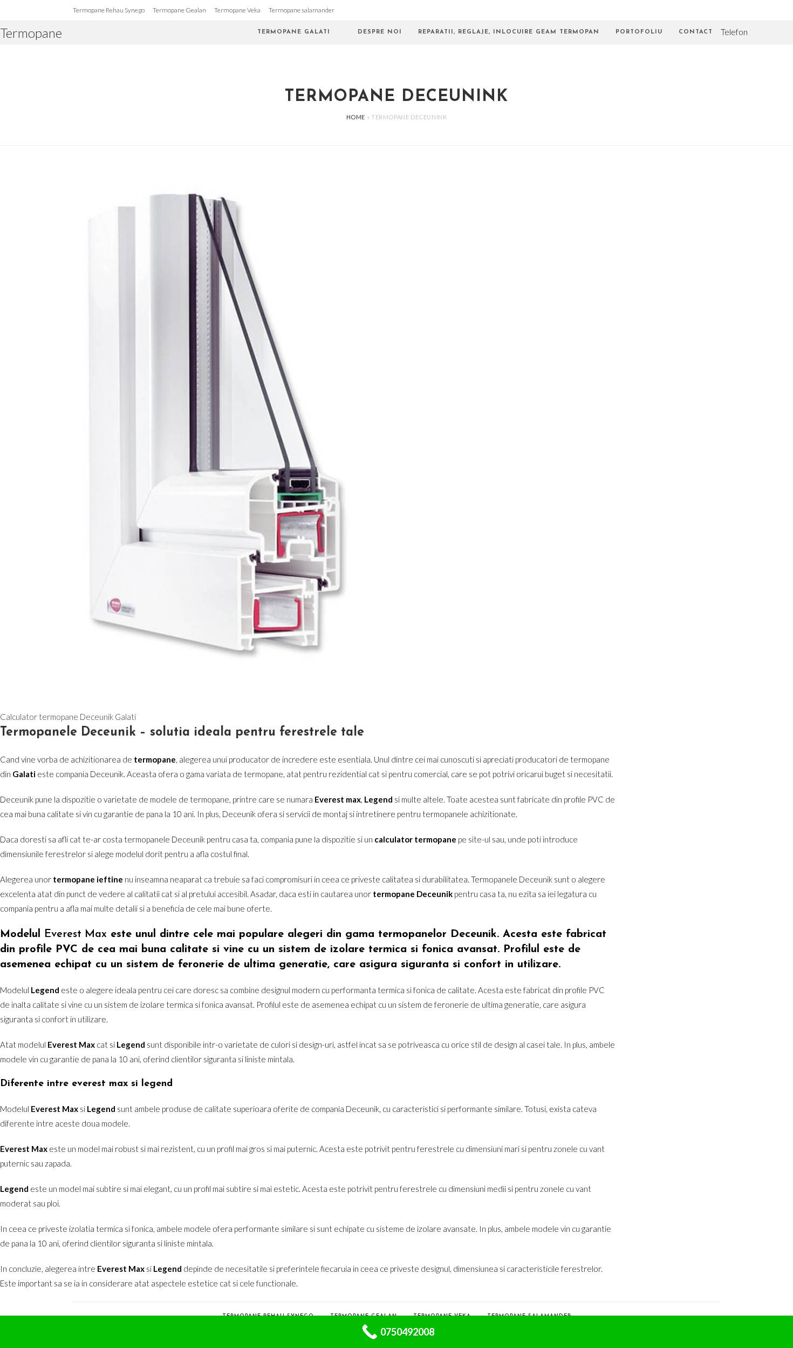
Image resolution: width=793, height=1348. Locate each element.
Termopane (31, 33)
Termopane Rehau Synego (109, 10)
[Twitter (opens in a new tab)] (759, 32)
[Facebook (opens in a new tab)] (774, 32)
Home (355, 116)
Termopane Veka (237, 10)
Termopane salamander (301, 10)
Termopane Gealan (179, 10)
